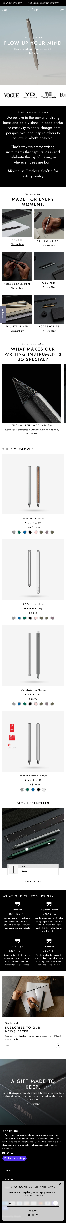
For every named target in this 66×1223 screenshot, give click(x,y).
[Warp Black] (30, 532)
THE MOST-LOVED (18, 449)
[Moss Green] (52, 532)
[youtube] (37, 1214)
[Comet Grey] (13, 532)
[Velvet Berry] (46, 532)
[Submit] (55, 1203)
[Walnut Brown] (41, 532)
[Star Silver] (44, 789)
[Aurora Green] (19, 532)
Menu (4, 9)
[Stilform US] (33, 9)
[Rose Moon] (35, 532)
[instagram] (33, 1214)
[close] (60, 1183)
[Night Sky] (24, 532)
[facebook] (28, 1214)
